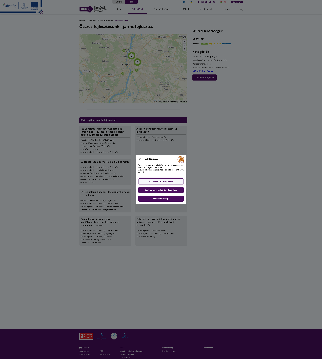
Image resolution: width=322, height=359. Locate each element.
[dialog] (161, 179)
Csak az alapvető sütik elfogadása (161, 190)
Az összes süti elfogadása (161, 181)
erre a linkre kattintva (173, 170)
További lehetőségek (161, 198)
